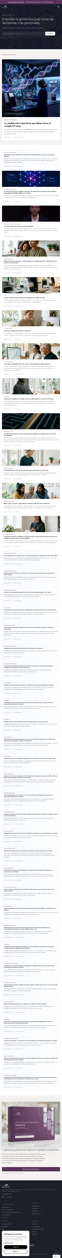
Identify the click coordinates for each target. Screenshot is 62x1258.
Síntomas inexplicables (7, 1209)
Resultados (4, 1226)
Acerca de (34, 1224)
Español (55, 1256)
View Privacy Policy (8, 1242)
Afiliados (34, 1231)
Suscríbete (50, 33)
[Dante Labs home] (5, 6)
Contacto (34, 1234)
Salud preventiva (6, 1215)
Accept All (16, 1247)
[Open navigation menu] (58, 6)
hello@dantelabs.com (7, 1194)
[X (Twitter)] (5, 1197)
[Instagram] (8, 1197)
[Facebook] (11, 1197)
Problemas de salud (6, 1224)
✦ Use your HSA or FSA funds (16, 2)
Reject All (15, 1251)
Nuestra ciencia (36, 1226)
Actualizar (4, 1217)
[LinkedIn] (2, 1197)
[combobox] (56, 1256)
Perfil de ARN (35, 1208)
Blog (3, 1229)
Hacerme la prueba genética (31, 1169)
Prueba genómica (36, 1206)
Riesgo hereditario (6, 1207)
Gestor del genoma (36, 1213)
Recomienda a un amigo (38, 1229)
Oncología (34, 1211)
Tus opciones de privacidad (41, 1254)
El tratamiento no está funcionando (10, 1212)
